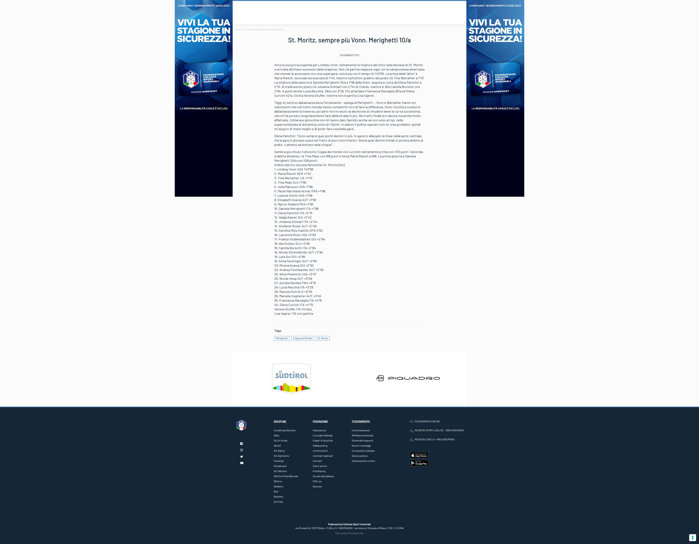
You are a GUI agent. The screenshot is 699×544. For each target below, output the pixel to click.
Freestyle (279, 460)
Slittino (278, 481)
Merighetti (282, 338)
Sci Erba (278, 501)
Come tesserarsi (361, 430)
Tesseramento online (363, 460)
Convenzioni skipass (363, 450)
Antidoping (319, 471)
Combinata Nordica (284, 430)
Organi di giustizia (323, 440)
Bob (276, 491)
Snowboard (280, 466)
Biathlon (278, 496)
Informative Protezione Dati (349, 533)
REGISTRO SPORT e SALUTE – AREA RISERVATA (439, 430)
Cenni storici (320, 466)
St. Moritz (322, 338)
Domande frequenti (362, 440)
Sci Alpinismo (281, 455)
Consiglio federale (323, 435)
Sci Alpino (279, 450)
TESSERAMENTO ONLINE (427, 421)
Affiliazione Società (362, 435)
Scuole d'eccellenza (323, 476)
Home (238, 29)
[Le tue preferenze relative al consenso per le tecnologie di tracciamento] (692, 537)
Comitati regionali (323, 455)
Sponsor (317, 486)
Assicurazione (360, 455)
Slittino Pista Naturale (286, 476)
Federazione (319, 430)
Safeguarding (320, 445)
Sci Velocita (280, 471)
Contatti (317, 460)
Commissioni (320, 450)
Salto (276, 435)
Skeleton (278, 486)
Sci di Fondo (281, 440)
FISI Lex (317, 481)
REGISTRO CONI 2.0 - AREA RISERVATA (435, 439)
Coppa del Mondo (302, 338)
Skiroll (277, 445)
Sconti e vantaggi (361, 445)
